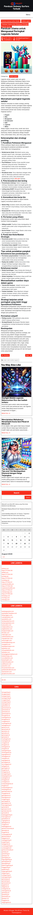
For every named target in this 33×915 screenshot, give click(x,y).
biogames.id (5, 770)
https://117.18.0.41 (7, 582)
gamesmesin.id (6, 708)
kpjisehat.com (6, 648)
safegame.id (5, 766)
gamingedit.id (6, 801)
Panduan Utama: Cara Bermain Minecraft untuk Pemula (16, 518)
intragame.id (5, 780)
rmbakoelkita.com (7, 627)
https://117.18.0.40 (7, 594)
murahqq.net (5, 580)
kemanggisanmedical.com (9, 654)
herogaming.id (6, 692)
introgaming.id (6, 774)
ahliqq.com (5, 572)
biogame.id (5, 785)
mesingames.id (6, 717)
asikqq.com (5, 568)
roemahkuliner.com (7, 617)
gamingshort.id (6, 803)
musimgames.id (6, 723)
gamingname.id (6, 861)
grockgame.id (6, 762)
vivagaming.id (6, 700)
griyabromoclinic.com (8, 673)
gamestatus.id (6, 896)
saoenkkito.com (6, 619)
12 (12, 540)
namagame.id (6, 747)
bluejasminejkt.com (7, 631)
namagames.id (6, 725)
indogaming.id (6, 696)
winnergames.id (6, 752)
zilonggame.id (6, 756)
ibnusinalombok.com (8, 668)
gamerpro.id (5, 855)
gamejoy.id (5, 852)
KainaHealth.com (7, 660)
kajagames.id (6, 838)
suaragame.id (6, 778)
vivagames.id (6, 721)
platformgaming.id (7, 865)
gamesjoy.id (5, 830)
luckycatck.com (6, 625)
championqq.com (7, 592)
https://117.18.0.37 (7, 590)
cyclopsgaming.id (7, 846)
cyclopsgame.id (6, 848)
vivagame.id (5, 743)
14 (20, 540)
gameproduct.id (6, 811)
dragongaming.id (7, 871)
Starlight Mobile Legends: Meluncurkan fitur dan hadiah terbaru (14, 400)
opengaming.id (6, 750)
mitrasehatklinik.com (8, 650)
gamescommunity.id (8, 828)
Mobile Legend (26, 21)
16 (29, 540)
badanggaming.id (7, 815)
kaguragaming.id (7, 859)
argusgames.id (6, 754)
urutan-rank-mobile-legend (10, 360)
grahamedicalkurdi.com (9, 669)
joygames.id (5, 832)
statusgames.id (6, 890)
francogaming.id (7, 805)
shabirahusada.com (7, 662)
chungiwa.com (6, 644)
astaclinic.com (6, 666)
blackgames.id (6, 797)
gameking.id (5, 894)
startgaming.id (6, 702)
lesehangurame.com (8, 611)
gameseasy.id (6, 879)
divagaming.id (6, 694)
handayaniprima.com (8, 621)
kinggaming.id (6, 867)
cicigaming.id (6, 799)
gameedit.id (5, 813)
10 (4, 540)
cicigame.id (5, 824)
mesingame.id (6, 741)
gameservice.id (6, 809)
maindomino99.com (8, 584)
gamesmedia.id (6, 836)
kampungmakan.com (8, 623)
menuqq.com (6, 599)
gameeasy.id (5, 892)
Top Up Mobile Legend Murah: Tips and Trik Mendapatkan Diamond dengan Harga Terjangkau (14, 472)
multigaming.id (6, 875)
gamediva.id (5, 733)
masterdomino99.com (8, 588)
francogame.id (6, 817)
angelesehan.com (7, 629)
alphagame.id (6, 822)
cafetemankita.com (7, 636)
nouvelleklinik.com (7, 658)
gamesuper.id (6, 735)
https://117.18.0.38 (7, 586)
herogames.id (6, 715)
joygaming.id (5, 842)
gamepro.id (5, 898)
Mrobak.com (5, 633)
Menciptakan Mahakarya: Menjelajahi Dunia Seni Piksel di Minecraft (15, 422)
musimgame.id (6, 739)
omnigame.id (5, 782)
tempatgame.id (6, 789)
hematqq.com (6, 596)
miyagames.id (6, 793)
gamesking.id (6, 881)
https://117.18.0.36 (7, 570)
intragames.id (6, 772)
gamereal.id (5, 807)
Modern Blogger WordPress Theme (15, 910)
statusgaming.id (6, 877)
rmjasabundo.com (7, 638)
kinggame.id (5, 900)
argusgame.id (6, 760)
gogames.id (5, 885)
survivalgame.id (6, 764)
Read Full (6, 413)
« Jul (3, 557)
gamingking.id (6, 863)
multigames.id (6, 889)
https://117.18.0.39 (7, 574)
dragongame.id (6, 902)
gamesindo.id (6, 710)
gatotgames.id (6, 795)
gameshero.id (6, 706)
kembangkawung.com (8, 642)
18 (8, 543)
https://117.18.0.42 (7, 578)
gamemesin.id (6, 729)
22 (25, 543)
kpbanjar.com (6, 652)
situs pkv (17, 178)
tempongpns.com (7, 615)
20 (16, 543)
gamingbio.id (6, 768)
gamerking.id (6, 854)
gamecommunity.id (7, 850)
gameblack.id (6, 818)
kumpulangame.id (7, 787)
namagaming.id (6, 698)
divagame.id (5, 745)
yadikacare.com (6, 664)
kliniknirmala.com (7, 656)
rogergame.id (6, 820)
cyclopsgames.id (7, 834)
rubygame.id (5, 758)
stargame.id (5, 748)
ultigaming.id (5, 873)
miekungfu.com (6, 634)
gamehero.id (5, 731)
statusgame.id (6, 704)
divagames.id (6, 719)
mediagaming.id (6, 840)
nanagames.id (6, 844)
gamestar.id (5, 737)
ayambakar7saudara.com (9, 613)
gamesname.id (6, 883)
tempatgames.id (6, 776)
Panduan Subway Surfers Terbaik (16, 7)
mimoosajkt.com (7, 640)
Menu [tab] (28, 15)
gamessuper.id (6, 713)
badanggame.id (6, 826)
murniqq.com (6, 597)
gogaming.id (5, 869)
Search (16, 493)
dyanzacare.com (7, 671)
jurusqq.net (5, 576)
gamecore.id (5, 727)
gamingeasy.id (6, 857)
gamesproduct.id (7, 791)
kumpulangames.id (7, 783)
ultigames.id (5, 887)
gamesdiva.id (6, 711)
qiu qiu (4, 680)
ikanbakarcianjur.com (8, 646)
